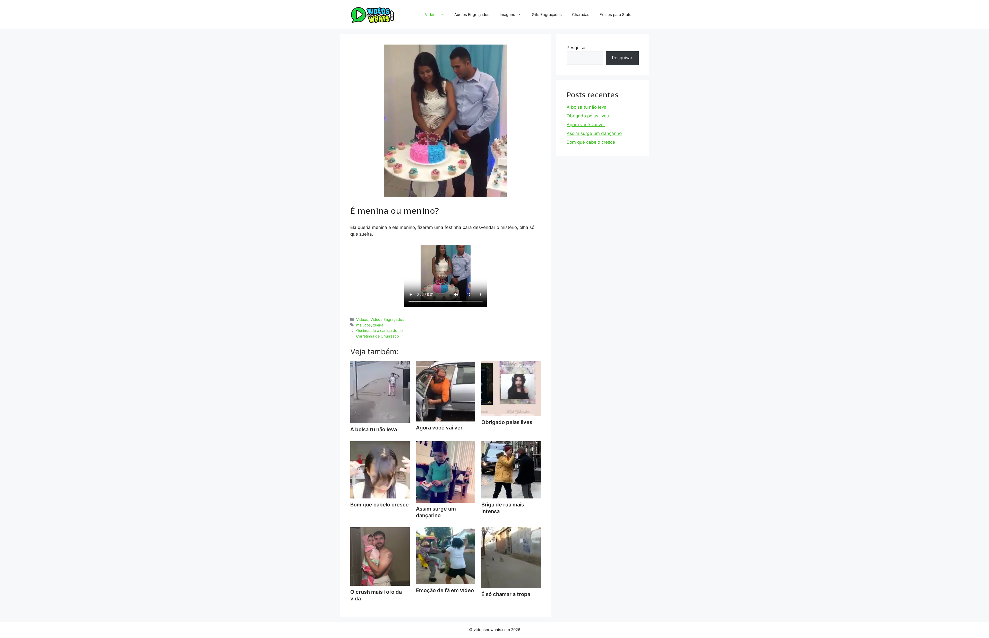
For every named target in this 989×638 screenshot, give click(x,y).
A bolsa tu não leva (587, 107)
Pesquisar (577, 47)
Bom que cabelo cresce (591, 142)
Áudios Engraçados (471, 14)
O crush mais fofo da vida (376, 595)
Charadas (580, 14)
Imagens (507, 14)
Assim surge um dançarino (436, 512)
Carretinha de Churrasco (377, 336)
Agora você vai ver (586, 124)
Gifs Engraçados (547, 14)
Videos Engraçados (387, 319)
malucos (363, 325)
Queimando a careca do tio (379, 330)
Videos (431, 14)
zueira (378, 325)
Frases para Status (617, 14)
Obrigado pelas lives (588, 115)
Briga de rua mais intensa (502, 508)
